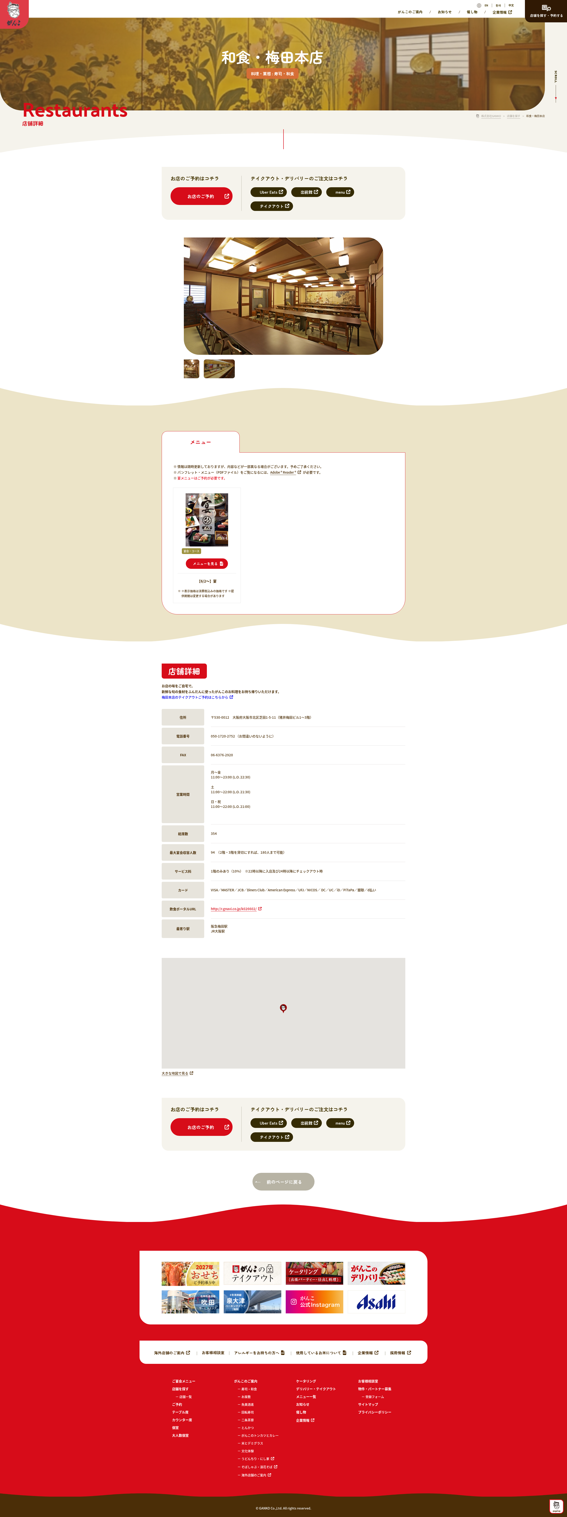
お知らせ (445, 11)
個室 (175, 1427)
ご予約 (177, 1404)
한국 (498, 5)
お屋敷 (246, 1396)
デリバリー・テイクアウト (316, 1388)
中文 (511, 5)
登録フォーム (374, 1396)
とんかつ (247, 1427)
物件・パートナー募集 (374, 1388)
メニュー (200, 442)
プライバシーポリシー (374, 1412)
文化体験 (247, 1451)
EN (486, 5)
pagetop (556, 1511)
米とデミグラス (252, 1443)
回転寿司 (247, 1412)
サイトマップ (368, 1404)
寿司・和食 (249, 1389)
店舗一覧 (185, 1396)
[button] (283, 1008)
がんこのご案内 (410, 11)
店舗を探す (513, 116)
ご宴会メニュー (183, 1381)
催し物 (472, 11)
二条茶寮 (247, 1420)
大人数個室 (180, 1435)
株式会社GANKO (491, 116)
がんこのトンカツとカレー (260, 1435)
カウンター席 (182, 1419)
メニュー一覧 (306, 1396)
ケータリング (306, 1381)
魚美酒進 (247, 1404)
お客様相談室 (213, 1352)
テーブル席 (180, 1412)
